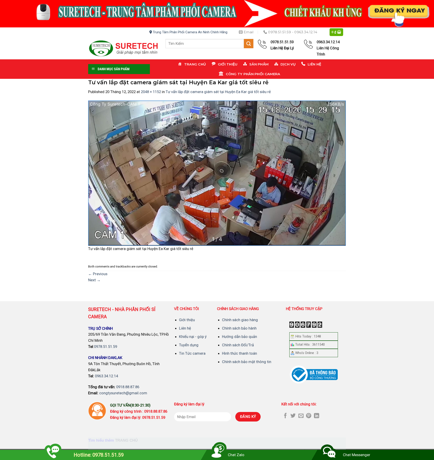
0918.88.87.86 (127, 387)
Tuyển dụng (188, 345)
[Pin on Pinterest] (308, 416)
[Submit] (248, 43)
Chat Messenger (356, 455)
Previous (97, 274)
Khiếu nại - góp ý (193, 336)
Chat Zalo (236, 455)
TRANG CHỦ (126, 440)
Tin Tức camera (192, 353)
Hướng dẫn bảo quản (239, 336)
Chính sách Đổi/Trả (238, 345)
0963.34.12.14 (106, 376)
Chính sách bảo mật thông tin (246, 361)
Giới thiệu (187, 320)
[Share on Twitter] (293, 416)
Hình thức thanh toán (239, 353)
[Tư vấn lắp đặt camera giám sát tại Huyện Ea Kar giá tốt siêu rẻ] (217, 173)
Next (94, 280)
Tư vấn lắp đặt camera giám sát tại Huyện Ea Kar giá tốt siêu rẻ (218, 91)
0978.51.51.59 (105, 346)
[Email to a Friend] (301, 416)
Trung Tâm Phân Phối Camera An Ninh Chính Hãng (189, 32)
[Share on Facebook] (285, 416)
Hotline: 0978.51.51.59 (99, 455)
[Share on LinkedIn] (316, 416)
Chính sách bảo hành (239, 328)
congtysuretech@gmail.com (123, 393)
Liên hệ (185, 328)
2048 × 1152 (151, 91)
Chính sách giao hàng (240, 320)
